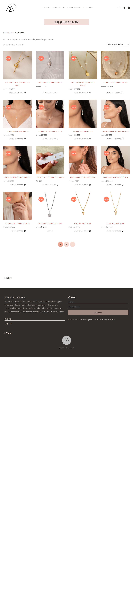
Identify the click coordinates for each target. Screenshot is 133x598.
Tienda (10, 33)
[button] (124, 8)
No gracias (103, 591)
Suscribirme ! (104, 579)
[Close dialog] (128, 540)
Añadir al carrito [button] (16, 93)
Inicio (5, 33)
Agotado (50, 231)
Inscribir (98, 313)
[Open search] (119, 7)
